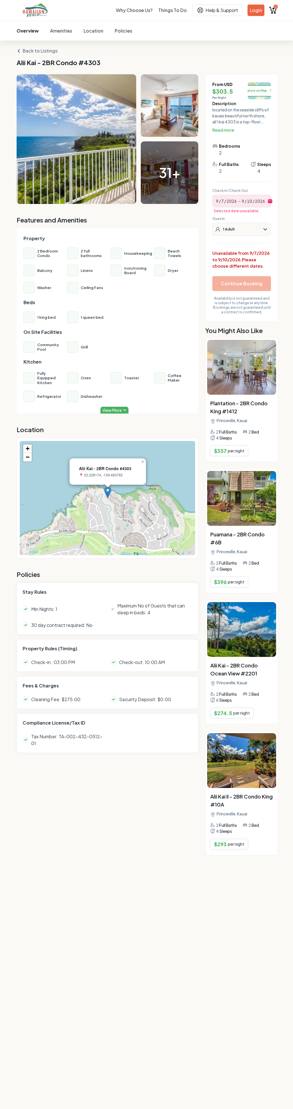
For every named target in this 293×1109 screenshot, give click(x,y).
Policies (123, 31)
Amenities (61, 31)
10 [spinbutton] (249, 201)
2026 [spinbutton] (232, 201)
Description (224, 103)
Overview (28, 31)
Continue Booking (241, 283)
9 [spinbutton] (217, 201)
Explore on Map (255, 90)
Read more (223, 130)
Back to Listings (40, 51)
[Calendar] (270, 201)
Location (93, 31)
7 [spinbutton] (222, 201)
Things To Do (172, 10)
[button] (107, 492)
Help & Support (221, 10)
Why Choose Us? (134, 10)
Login (256, 10)
